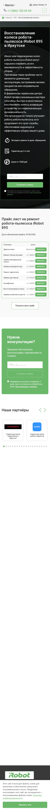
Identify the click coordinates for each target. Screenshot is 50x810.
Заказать (41, 249)
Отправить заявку (25, 185)
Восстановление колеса (13, 289)
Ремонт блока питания (12, 255)
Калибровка (8, 283)
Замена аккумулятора (12, 266)
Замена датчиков (10, 278)
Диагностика (8, 249)
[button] (40, 410)
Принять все (25, 805)
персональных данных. (26, 386)
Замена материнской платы (12, 261)
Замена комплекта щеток (14, 294)
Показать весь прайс (25, 306)
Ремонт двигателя (11, 272)
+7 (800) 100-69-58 (19, 10)
